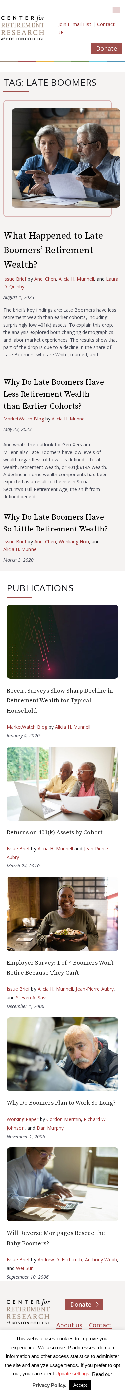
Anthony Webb (101, 1259)
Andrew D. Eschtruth (60, 1259)
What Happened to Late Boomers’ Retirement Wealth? (53, 250)
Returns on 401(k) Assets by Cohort (54, 832)
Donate (106, 48)
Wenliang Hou (74, 541)
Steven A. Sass (32, 997)
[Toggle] (116, 10)
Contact (100, 1325)
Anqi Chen (45, 279)
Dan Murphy (50, 1128)
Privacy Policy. (49, 1385)
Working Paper (23, 1119)
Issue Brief (14, 279)
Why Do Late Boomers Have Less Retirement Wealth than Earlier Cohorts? (53, 394)
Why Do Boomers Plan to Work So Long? (61, 1103)
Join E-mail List (74, 24)
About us (69, 1325)
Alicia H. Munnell (76, 279)
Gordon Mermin (63, 1119)
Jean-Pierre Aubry (95, 989)
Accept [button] (80, 1385)
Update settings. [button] (73, 1373)
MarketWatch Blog (23, 419)
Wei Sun (25, 1268)
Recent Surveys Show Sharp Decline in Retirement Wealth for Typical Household (60, 701)
